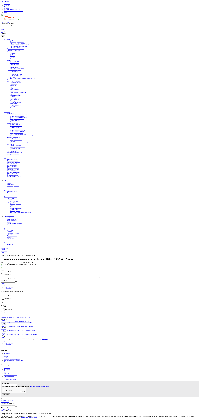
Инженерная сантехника (10, 375)
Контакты (6, 8)
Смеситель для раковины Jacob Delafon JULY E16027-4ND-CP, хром (19, 334)
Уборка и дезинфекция (10, 379)
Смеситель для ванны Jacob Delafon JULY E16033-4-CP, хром (17, 326)
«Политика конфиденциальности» (28, 417)
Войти (2, 29)
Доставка (6, 5)
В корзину (3, 320)
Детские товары (8, 377)
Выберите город (5, 1)
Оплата (6, 6)
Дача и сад (6, 373)
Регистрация (4, 30)
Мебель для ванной (9, 376)
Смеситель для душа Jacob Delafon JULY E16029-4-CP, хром (16, 322)
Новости (6, 12)
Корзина (3, 32)
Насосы (6, 370)
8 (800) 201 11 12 (5, 22)
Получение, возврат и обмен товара (13, 11)
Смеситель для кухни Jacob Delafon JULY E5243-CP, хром (16, 317)
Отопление (7, 369)
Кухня (5, 372)
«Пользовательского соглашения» (39, 386)
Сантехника (7, 368)
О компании (7, 4)
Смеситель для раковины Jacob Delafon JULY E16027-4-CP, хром (18, 330)
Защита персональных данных (12, 9)
